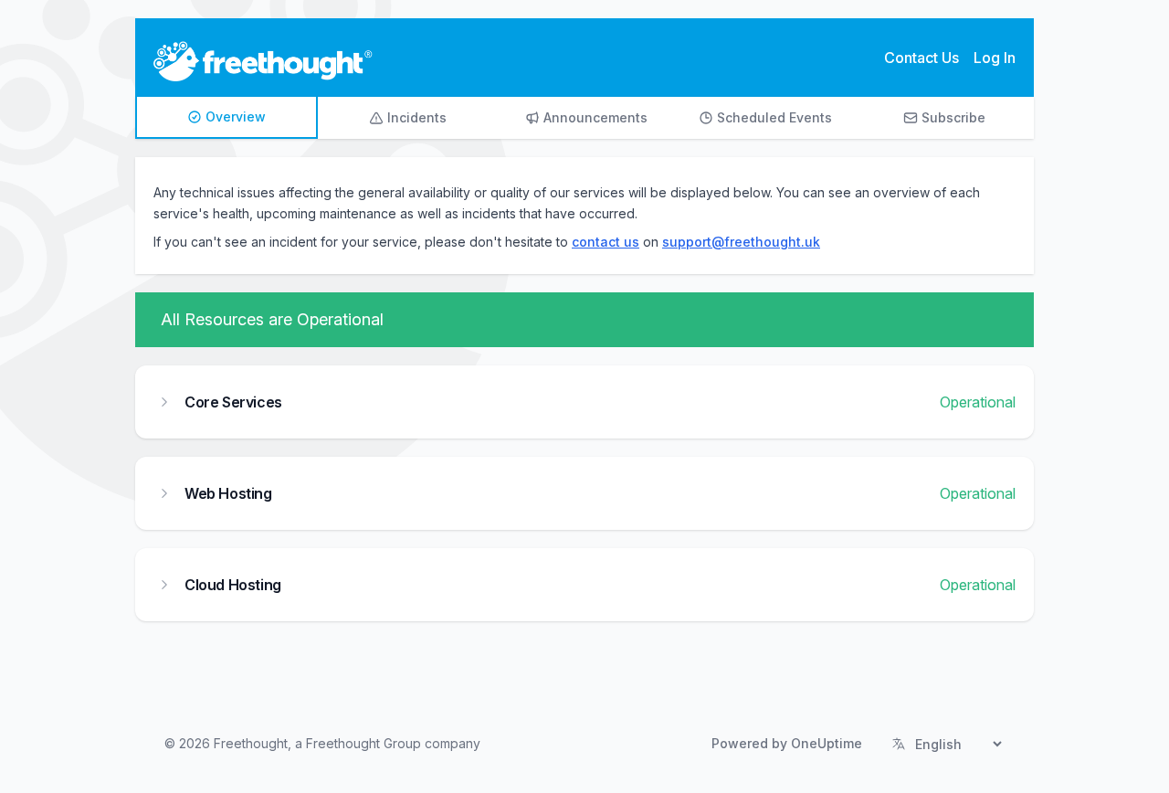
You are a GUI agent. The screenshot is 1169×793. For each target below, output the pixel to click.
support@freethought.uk (741, 241)
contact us (605, 241)
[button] (263, 61)
